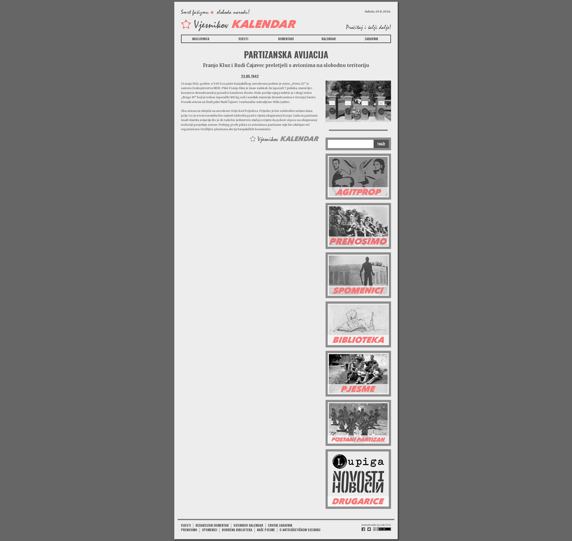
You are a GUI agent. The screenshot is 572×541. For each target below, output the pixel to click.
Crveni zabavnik (280, 525)
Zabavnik (371, 38)
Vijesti (243, 38)
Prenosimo (189, 529)
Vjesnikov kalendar (248, 525)
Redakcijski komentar (212, 525)
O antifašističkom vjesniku (300, 529)
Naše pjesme (266, 529)
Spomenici (209, 529)
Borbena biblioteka (237, 529)
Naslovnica (200, 38)
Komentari (286, 38)
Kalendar (329, 38)
